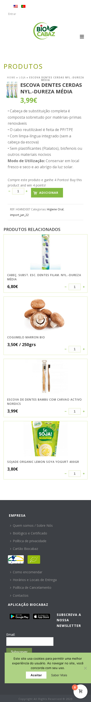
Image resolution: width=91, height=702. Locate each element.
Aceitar (36, 675)
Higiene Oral (55, 209)
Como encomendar (27, 572)
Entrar (12, 14)
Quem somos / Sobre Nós (33, 525)
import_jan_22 (19, 215)
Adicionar (48, 192)
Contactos (20, 595)
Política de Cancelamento (32, 587)
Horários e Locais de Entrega (35, 580)
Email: (10, 634)
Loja (22, 77)
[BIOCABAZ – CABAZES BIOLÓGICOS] (46, 30)
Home (11, 77)
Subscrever (19, 652)
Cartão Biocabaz (25, 548)
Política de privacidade (29, 541)
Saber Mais (59, 675)
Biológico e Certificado (30, 533)
